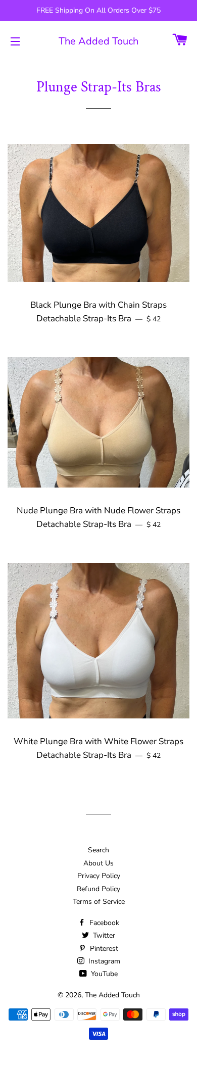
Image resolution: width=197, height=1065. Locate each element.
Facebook (103, 923)
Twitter (103, 935)
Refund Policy (98, 889)
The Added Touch (98, 41)
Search (98, 850)
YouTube (103, 974)
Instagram (103, 961)
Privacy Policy (98, 876)
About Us (98, 863)
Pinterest (103, 948)
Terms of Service (99, 901)
